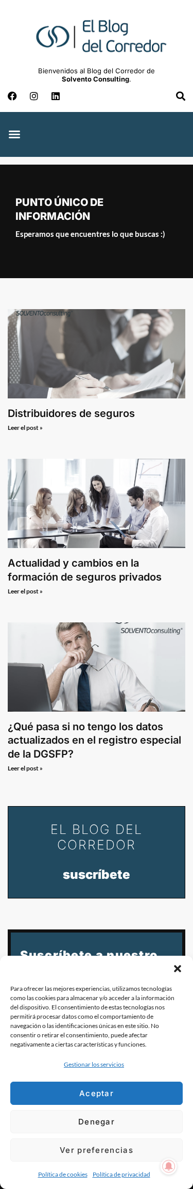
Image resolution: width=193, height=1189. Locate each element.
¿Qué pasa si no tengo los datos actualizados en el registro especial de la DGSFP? (94, 740)
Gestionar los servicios (94, 1064)
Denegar (96, 1122)
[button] (177, 968)
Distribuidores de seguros (71, 413)
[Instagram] (34, 96)
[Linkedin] (55, 96)
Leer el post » (25, 427)
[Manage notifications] (169, 1166)
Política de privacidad (121, 1174)
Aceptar (96, 1093)
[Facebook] (12, 96)
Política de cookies (62, 1174)
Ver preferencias (96, 1150)
